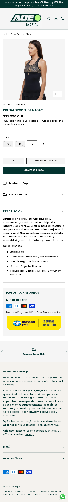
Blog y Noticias (34, 494)
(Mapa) (29, 434)
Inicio (5, 34)
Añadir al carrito (46, 160)
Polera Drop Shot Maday (21, 34)
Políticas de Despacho (25, 491)
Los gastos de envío (35, 120)
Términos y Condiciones (14, 494)
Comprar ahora (34, 170)
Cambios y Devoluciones (50, 491)
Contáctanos (51, 494)
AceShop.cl (15, 486)
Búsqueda (7, 491)
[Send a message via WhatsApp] (62, 496)
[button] (62, 18)
